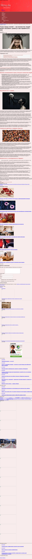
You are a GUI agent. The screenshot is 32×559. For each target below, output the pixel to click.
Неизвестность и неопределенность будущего (10, 57)
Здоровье (3, 14)
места (23, 397)
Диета (1, 397)
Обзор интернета (6, 20)
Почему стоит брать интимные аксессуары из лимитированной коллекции (15, 198)
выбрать (11, 397)
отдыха (1, 399)
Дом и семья (3, 13)
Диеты (4, 16)
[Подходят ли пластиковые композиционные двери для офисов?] (8, 504)
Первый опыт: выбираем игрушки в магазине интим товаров (12, 262)
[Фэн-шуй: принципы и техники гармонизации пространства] (7, 222)
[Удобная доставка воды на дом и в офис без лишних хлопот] (6, 324)
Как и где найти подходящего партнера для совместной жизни (12, 236)
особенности (27, 397)
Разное (3, 19)
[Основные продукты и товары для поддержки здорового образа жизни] (6, 332)
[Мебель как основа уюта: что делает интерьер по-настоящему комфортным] (6, 316)
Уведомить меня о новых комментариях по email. (8, 279)
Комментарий (2, 273)
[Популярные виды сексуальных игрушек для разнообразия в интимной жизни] (7, 209)
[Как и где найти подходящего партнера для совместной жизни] (7, 235)
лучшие (17, 397)
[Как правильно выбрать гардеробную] (8, 476)
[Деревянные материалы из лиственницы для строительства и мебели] (6, 308)
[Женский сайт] (5, 8)
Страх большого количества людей (5, 67)
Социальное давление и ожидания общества (10, 56)
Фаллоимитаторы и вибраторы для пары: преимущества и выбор (12, 298)
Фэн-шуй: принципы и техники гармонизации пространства (12, 224)
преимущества (10, 399)
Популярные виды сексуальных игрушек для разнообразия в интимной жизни (15, 211)
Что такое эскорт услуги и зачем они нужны (8, 249)
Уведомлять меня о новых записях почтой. (7, 281)
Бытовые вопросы (4, 17)
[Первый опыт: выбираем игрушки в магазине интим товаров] (7, 260)
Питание (3, 15)
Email (1, 276)
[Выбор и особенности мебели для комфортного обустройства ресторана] (8, 485)
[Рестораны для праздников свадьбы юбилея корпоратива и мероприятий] (6, 340)
